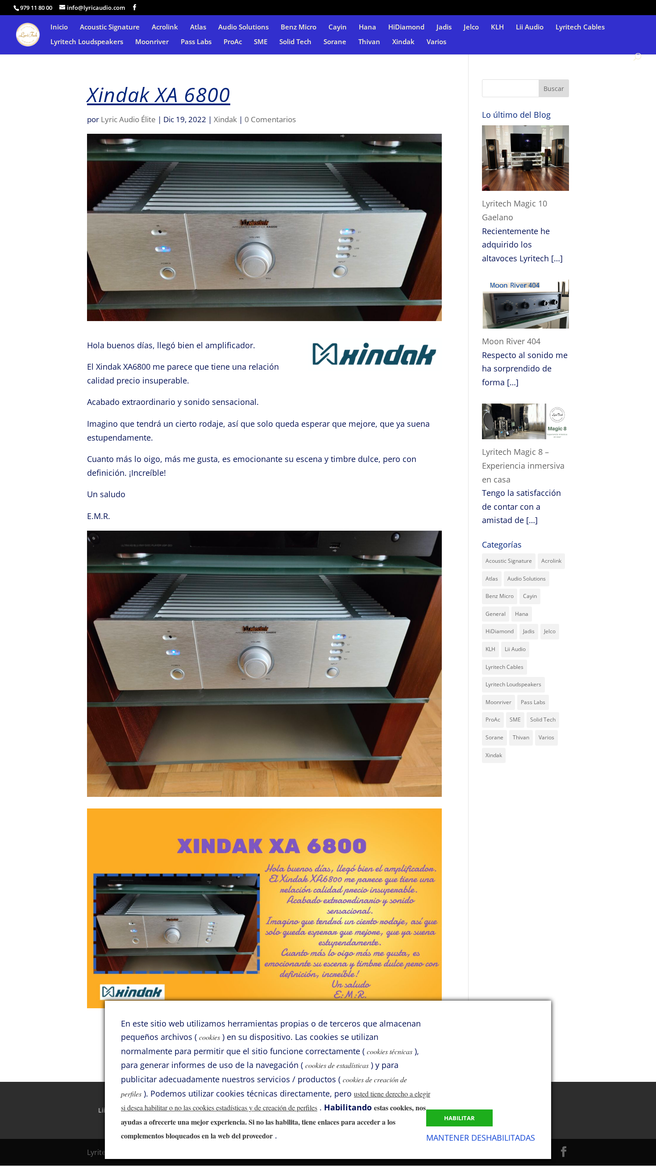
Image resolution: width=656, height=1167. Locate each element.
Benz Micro (298, 27)
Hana (367, 27)
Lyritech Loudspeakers (86, 42)
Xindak (403, 42)
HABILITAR (459, 1118)
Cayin (337, 27)
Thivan (369, 42)
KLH (497, 27)
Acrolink (165, 27)
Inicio (59, 27)
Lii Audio (530, 27)
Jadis (444, 27)
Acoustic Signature (110, 27)
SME (260, 42)
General (496, 614)
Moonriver (152, 42)
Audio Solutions (243, 27)
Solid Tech (295, 42)
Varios (436, 42)
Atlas (198, 27)
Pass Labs (196, 42)
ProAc (233, 42)
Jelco (471, 27)
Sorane (335, 42)
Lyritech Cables (580, 27)
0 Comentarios (270, 119)
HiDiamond (406, 27)
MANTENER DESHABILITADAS (480, 1137)
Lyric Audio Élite (128, 119)
